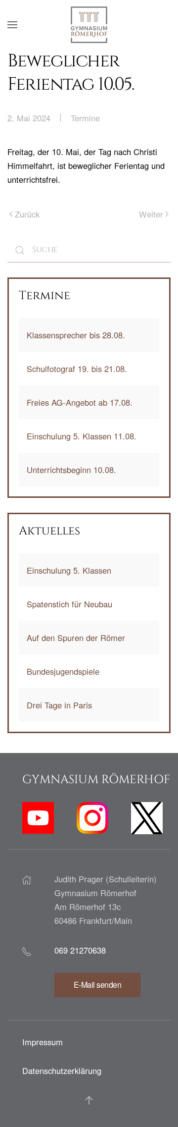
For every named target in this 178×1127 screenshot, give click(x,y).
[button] (12, 25)
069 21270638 (80, 950)
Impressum (42, 1042)
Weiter (151, 214)
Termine (85, 118)
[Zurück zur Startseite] (89, 25)
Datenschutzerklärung (61, 1070)
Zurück (27, 214)
